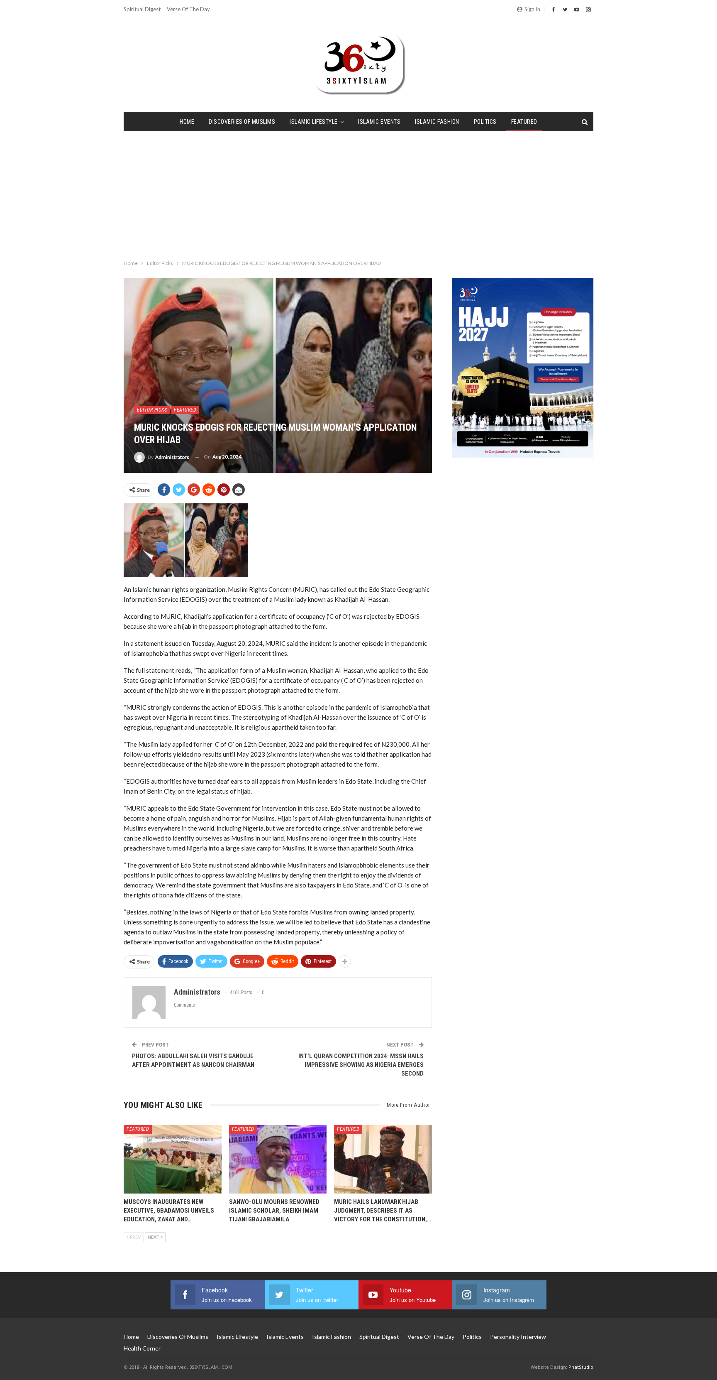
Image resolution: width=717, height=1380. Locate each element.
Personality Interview (518, 1336)
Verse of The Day (188, 9)
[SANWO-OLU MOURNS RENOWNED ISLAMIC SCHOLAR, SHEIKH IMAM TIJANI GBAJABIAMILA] (278, 1159)
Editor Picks (152, 410)
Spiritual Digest (142, 9)
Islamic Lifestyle (314, 121)
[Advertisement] (358, 193)
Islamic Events (379, 121)
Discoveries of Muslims (242, 121)
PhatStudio (580, 1367)
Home (187, 121)
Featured (524, 121)
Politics (485, 121)
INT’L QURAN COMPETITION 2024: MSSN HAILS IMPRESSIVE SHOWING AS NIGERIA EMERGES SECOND (361, 1064)
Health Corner (142, 1348)
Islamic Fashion (437, 121)
